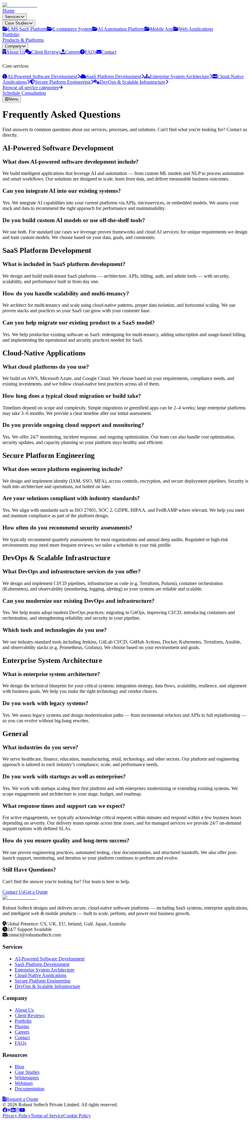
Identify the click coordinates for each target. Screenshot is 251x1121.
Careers (22, 1032)
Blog (19, 1066)
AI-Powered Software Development (49, 958)
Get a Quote (36, 892)
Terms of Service (47, 1115)
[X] (9, 1110)
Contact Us (13, 892)
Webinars (24, 1083)
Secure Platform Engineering (42, 980)
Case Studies (27, 1072)
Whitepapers (27, 1077)
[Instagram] (17, 1110)
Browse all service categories (30, 87)
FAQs (20, 1043)
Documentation (29, 1088)
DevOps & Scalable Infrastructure (47, 986)
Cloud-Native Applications (40, 975)
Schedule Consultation (24, 93)
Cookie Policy (77, 1115)
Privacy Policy (16, 1115)
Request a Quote (22, 1099)
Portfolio (10, 34)
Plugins (22, 1026)
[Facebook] (4, 1110)
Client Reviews (29, 1015)
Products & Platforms (23, 40)
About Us (24, 1010)
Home (8, 10)
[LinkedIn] (13, 1110)
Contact (22, 1037)
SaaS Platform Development (42, 964)
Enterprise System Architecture (44, 969)
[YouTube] (22, 1110)
